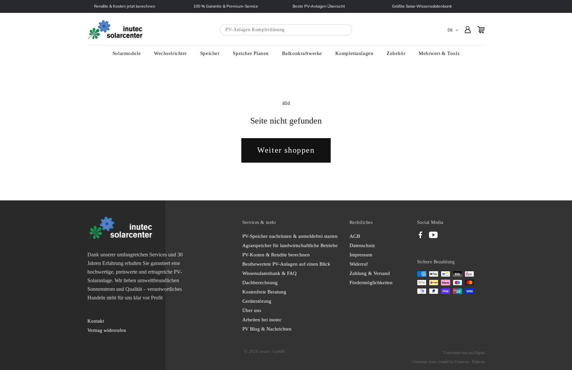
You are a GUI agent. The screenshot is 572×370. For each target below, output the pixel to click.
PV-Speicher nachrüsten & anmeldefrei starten (290, 236)
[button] (126, 53)
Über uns (251, 310)
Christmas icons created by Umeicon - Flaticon (448, 361)
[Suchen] (340, 30)
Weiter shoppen (285, 150)
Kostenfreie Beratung (264, 291)
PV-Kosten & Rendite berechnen (276, 254)
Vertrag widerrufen (106, 330)
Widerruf (359, 264)
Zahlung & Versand (370, 273)
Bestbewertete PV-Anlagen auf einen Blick (286, 264)
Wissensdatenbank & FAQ (269, 273)
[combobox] (286, 29)
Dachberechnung (260, 282)
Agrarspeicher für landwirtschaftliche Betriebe (290, 245)
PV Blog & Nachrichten (267, 329)
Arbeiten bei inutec (262, 319)
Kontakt (95, 321)
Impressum (361, 254)
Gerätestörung (256, 301)
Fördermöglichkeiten (371, 282)
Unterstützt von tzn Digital (464, 352)
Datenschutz (362, 245)
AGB (355, 236)
